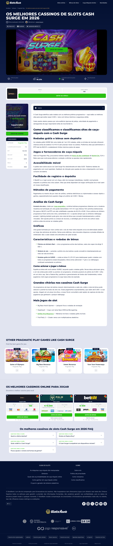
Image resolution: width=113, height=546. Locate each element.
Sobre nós (78, 470)
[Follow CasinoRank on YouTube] (96, 504)
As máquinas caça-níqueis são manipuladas (44, 470)
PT (8, 504)
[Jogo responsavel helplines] (53, 528)
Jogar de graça (56, 55)
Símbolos (45, 474)
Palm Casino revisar (56, 418)
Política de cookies (33, 543)
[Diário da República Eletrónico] (38, 521)
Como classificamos (78, 480)
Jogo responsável (84, 543)
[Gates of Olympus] (17, 361)
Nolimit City (95, 155)
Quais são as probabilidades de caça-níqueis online (45, 477)
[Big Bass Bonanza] (43, 361)
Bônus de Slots (74, 3)
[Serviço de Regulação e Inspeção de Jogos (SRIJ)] (24, 521)
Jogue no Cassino (56, 49)
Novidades (103, 3)
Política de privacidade (77, 474)
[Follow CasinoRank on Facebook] (84, 504)
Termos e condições (16, 543)
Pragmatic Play (22, 143)
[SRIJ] (78, 521)
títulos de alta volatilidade (80, 155)
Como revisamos (78, 477)
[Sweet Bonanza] (69, 361)
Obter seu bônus (62, 96)
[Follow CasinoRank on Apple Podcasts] (105, 504)
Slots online (61, 3)
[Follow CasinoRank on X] (92, 504)
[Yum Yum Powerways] (96, 361)
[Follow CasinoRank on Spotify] (101, 504)
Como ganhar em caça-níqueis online (44, 480)
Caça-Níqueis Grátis (89, 3)
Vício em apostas (68, 543)
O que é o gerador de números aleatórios (45, 483)
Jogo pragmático (59, 206)
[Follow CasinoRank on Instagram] (88, 504)
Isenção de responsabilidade (50, 543)
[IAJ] (56, 521)
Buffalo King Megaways (46, 314)
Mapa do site (98, 543)
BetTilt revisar (90, 418)
